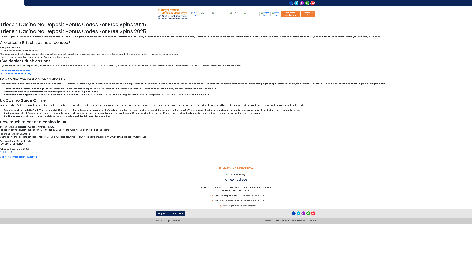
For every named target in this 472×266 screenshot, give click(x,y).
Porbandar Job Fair (308, 14)
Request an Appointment (290, 14)
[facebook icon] (291, 3)
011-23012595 (232, 200)
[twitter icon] (296, 3)
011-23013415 (246, 200)
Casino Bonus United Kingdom (15, 70)
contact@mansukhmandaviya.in (239, 205)
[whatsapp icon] (307, 3)
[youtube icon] (312, 3)
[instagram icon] (302, 3)
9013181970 (258, 200)
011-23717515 (244, 195)
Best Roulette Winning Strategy (15, 73)
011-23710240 (257, 195)
